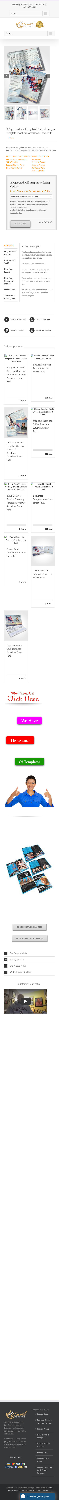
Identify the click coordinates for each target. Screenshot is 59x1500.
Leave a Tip (47, 1490)
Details (23, 401)
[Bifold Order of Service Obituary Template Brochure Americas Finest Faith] (16, 487)
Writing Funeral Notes (43, 1460)
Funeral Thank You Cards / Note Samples (44, 1470)
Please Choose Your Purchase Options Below (30, 191)
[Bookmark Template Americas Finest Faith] (43, 487)
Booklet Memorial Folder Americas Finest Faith (42, 368)
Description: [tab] (9, 245)
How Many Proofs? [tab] (8, 270)
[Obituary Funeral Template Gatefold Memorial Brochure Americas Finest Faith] (16, 423)
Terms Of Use (19, 1490)
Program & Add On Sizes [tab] (10, 253)
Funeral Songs (42, 1414)
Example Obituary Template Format (44, 1421)
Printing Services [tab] (10, 290)
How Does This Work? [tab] (10, 261)
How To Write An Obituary (43, 1445)
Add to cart (20, 223)
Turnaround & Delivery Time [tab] (9, 297)
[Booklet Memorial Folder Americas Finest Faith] (43, 357)
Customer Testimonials (33, 1490)
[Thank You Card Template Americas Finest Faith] (43, 551)
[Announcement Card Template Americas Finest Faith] (16, 626)
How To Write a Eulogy (43, 1436)
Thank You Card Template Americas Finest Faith (42, 574)
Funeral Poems (43, 1429)
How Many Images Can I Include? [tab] (9, 281)
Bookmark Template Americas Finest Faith (42, 499)
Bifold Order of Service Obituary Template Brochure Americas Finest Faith (16, 502)
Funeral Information (41, 1409)
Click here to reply (31, 1475)
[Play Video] (26, 1001)
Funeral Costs (42, 1452)
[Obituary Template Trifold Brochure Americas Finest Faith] (43, 412)
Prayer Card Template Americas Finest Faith (16, 552)
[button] (29, 953)
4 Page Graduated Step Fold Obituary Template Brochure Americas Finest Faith (16, 374)
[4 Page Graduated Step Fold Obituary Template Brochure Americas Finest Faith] (16, 358)
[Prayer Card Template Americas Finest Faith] (16, 540)
